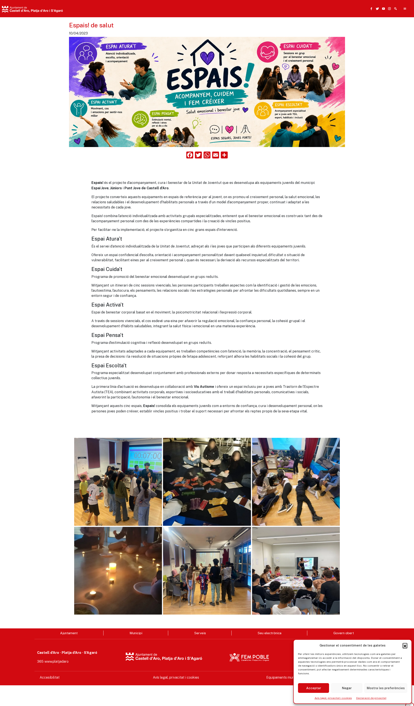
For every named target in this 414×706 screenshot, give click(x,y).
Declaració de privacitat (371, 698)
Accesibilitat (50, 677)
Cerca (213, 12)
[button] (405, 645)
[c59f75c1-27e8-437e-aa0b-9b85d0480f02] (118, 571)
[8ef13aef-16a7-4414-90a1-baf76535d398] (296, 571)
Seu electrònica (269, 633)
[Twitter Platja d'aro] (376, 8)
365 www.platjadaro (53, 661)
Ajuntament (69, 633)
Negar (347, 688)
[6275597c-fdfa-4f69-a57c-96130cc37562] (296, 482)
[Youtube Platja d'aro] (383, 8)
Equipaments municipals (285, 677)
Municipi (136, 633)
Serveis (200, 633)
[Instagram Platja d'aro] (389, 8)
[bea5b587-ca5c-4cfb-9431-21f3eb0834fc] (207, 571)
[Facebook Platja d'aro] (370, 8)
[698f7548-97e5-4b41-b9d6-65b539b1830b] (207, 482)
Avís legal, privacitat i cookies (333, 698)
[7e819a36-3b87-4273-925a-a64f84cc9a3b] (118, 482)
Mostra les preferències (386, 688)
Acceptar (313, 688)
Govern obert (343, 633)
